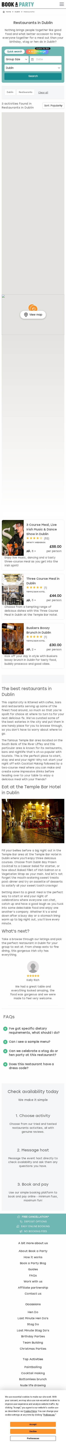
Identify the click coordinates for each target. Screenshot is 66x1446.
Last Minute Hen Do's (33, 1318)
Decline (33, 1431)
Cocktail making (33, 1373)
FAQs (33, 1275)
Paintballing (33, 1367)
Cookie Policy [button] (30, 1411)
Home (8, 12)
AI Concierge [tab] (38, 51)
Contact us (33, 1293)
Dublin (17, 12)
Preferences (33, 1438)
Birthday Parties (33, 1336)
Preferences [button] (49, 1415)
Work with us (33, 1281)
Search (33, 76)
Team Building (33, 1342)
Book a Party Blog (33, 1263)
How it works (33, 1257)
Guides (33, 1269)
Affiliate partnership (33, 1287)
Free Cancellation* (35, 1216)
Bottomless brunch (33, 1379)
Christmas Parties (33, 1348)
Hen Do (33, 1312)
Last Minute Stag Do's (33, 1330)
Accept (33, 1424)
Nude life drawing (33, 1385)
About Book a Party (33, 1251)
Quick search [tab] (14, 51)
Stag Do (33, 1324)
